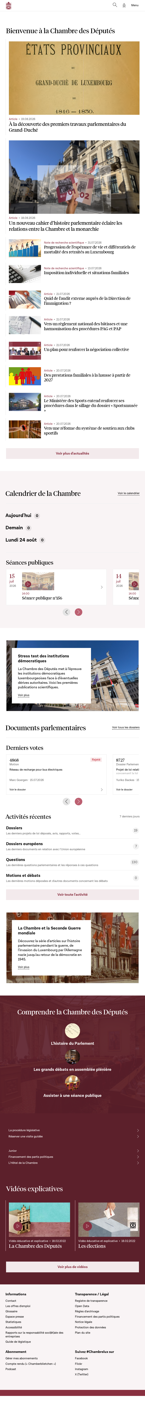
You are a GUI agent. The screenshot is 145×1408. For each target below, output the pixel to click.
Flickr (78, 1364)
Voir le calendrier (129, 493)
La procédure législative (24, 1130)
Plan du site (82, 1333)
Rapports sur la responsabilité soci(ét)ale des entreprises (34, 1334)
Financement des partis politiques (30, 1157)
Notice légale (83, 1322)
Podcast (10, 1369)
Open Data (82, 1306)
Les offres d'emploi (17, 1306)
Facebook (81, 1358)
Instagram (81, 1369)
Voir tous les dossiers (126, 727)
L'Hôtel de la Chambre (23, 1163)
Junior (12, 1151)
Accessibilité (13, 1327)
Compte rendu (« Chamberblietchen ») (30, 1364)
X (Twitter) (81, 1374)
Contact (10, 1301)
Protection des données (90, 1327)
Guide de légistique (18, 1342)
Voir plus (23, 695)
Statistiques (13, 1322)
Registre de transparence (91, 1301)
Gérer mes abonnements (21, 1358)
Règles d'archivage (87, 1311)
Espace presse (14, 1317)
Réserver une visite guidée (25, 1136)
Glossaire (11, 1311)
